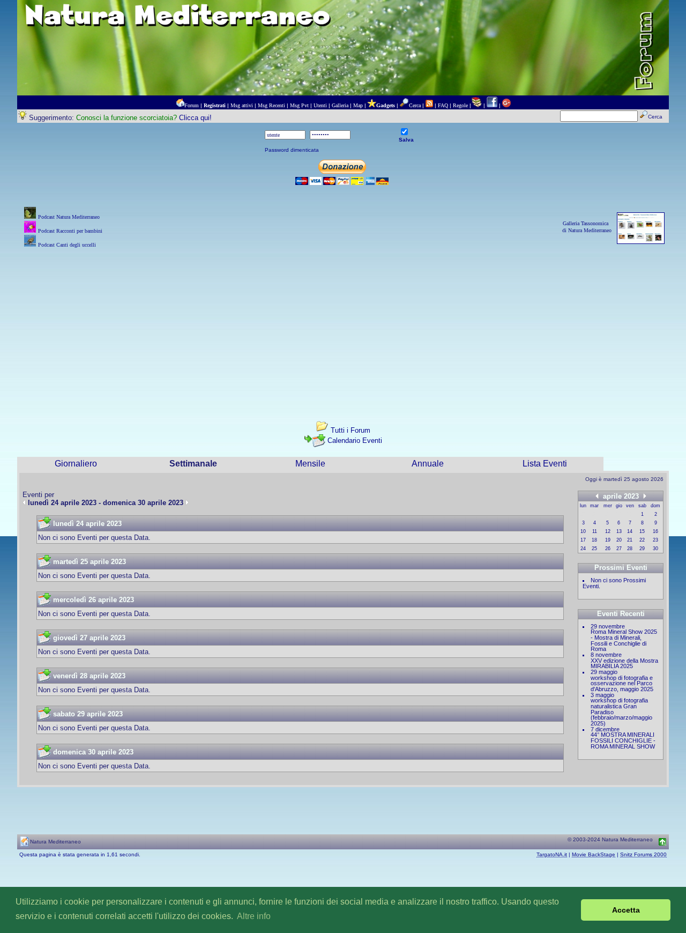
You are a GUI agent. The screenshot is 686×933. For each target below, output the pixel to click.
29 (642, 548)
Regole (460, 105)
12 (607, 531)
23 (655, 540)
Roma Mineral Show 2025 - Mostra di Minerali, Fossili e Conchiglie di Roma (624, 640)
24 (583, 548)
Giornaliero (76, 463)
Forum (191, 105)
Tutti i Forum (350, 430)
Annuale (428, 463)
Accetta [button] (626, 910)
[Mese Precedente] (597, 495)
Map (358, 105)
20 (619, 540)
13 (619, 531)
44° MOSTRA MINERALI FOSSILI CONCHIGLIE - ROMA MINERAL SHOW (623, 740)
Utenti (320, 105)
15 (642, 531)
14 (629, 531)
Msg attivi (241, 105)
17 (583, 540)
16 (655, 531)
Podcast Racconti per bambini (70, 231)
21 (629, 540)
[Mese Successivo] (644, 495)
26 (607, 548)
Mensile (310, 463)
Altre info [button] (254, 916)
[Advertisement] (343, 325)
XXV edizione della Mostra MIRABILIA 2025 (624, 663)
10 (583, 531)
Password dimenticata (292, 150)
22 (642, 540)
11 (594, 531)
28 (629, 548)
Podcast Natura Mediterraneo (69, 217)
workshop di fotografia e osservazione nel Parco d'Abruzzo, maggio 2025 (622, 683)
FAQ (443, 105)
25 (594, 548)
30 (655, 548)
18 (594, 540)
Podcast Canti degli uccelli (67, 245)
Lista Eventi (545, 463)
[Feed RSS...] (429, 105)
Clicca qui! (195, 118)
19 (607, 540)
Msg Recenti (271, 105)
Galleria (340, 105)
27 (619, 548)
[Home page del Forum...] (180, 105)
